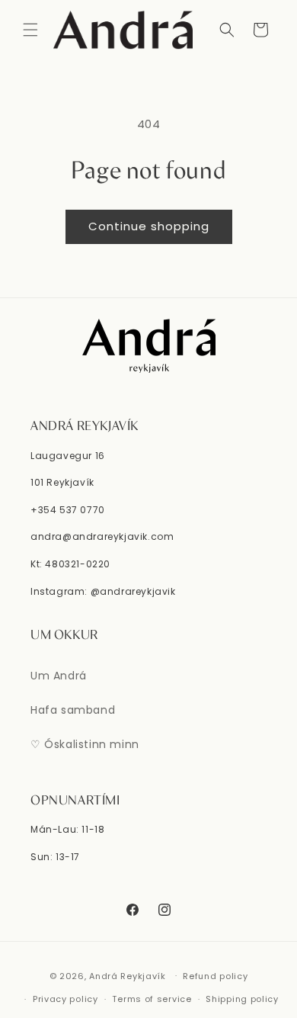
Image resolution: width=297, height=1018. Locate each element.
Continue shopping (148, 226)
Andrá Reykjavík (128, 975)
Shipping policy (242, 999)
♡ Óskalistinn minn (84, 744)
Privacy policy (65, 999)
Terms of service (151, 999)
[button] (30, 30)
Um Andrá (58, 675)
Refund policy (215, 976)
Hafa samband (72, 710)
